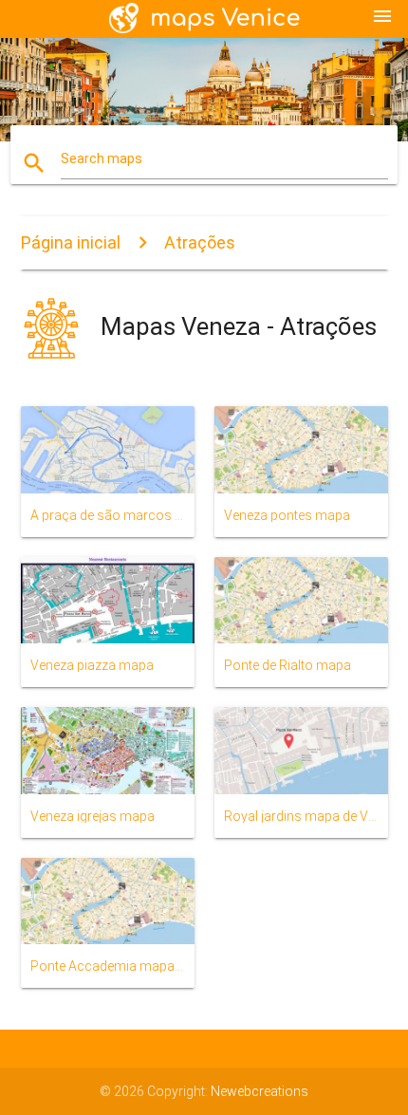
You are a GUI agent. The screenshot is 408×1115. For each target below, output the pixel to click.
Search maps (101, 158)
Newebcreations (259, 1091)
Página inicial (71, 242)
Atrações (199, 242)
